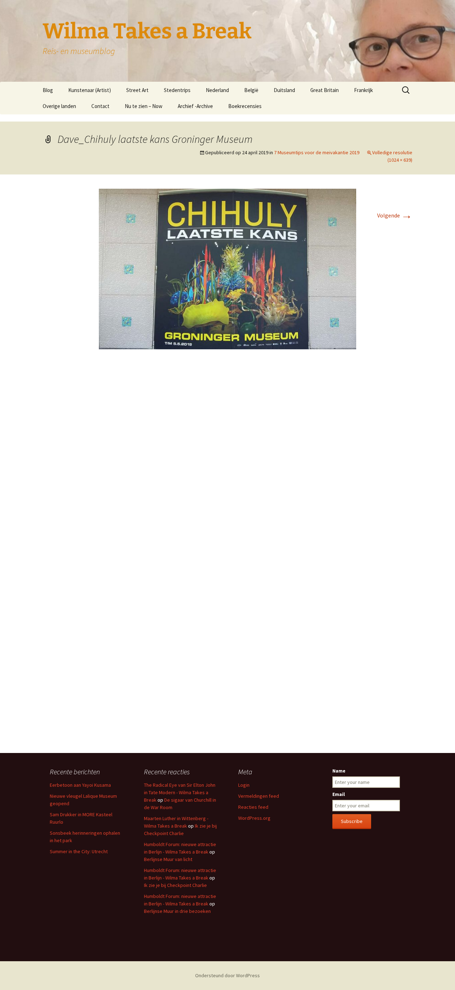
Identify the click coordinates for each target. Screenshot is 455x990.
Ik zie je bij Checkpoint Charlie (175, 885)
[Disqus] (227, 461)
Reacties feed (253, 807)
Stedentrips (177, 90)
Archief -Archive (195, 106)
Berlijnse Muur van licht (168, 859)
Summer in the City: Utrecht (79, 851)
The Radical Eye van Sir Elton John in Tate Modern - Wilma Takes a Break (179, 792)
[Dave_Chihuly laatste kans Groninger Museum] (227, 268)
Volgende (394, 215)
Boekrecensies (245, 106)
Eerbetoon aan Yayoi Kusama (80, 785)
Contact (100, 106)
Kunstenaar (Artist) (89, 90)
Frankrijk (363, 90)
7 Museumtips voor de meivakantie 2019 (316, 152)
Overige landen (59, 106)
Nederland (217, 90)
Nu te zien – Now (143, 106)
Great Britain (324, 90)
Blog (48, 90)
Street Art (137, 90)
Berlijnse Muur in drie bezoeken (177, 911)
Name (339, 771)
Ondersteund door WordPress (227, 975)
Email (338, 794)
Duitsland (284, 90)
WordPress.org (254, 818)
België (251, 90)
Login (244, 785)
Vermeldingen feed (258, 796)
